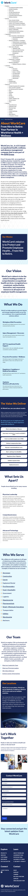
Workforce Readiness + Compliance (17, 40)
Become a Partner (18, 876)
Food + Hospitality (9, 590)
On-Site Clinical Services (14, 12)
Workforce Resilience (14, 62)
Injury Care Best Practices (18, 49)
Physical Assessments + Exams (16, 21)
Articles (10, 95)
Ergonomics (15, 38)
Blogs (10, 90)
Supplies (15, 878)
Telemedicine (15, 57)
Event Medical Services (14, 13)
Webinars (11, 92)
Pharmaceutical (16, 76)
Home (2, 119)
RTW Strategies (16, 60)
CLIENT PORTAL (13, 82)
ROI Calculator (5, 861)
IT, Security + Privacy (13, 115)
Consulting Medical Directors (15, 15)
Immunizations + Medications (15, 27)
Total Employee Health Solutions (16, 31)
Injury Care (11, 10)
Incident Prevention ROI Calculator (16, 86)
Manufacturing (16, 75)
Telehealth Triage (16, 48)
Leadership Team (12, 106)
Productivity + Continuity (14, 59)
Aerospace (15, 68)
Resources (7, 84)
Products (7, 6)
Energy (5, 580)
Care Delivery (12, 54)
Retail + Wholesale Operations (13, 607)
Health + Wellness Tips (14, 98)
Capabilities (8, 34)
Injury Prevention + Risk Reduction (16, 35)
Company (7, 103)
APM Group (9, 154)
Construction (15, 70)
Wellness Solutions (13, 17)
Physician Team (12, 108)
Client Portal (5, 870)
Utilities (5, 614)
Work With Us (12, 114)
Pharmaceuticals (8, 603)
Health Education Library (14, 32)
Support (10, 79)
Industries (11, 67)
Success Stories (12, 100)
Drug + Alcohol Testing (14, 20)
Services (7, 18)
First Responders (16, 73)
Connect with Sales (13, 111)
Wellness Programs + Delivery (19, 64)
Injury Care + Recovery (14, 46)
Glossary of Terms (19, 859)
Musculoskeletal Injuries (18, 37)
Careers (10, 112)
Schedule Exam (12, 81)
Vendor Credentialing (14, 29)
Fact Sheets (11, 97)
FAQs (10, 101)
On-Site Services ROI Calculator (16, 89)
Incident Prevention (13, 9)
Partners (11, 109)
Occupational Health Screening (16, 7)
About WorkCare (13, 104)
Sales (15, 870)
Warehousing (15, 78)
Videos (10, 93)
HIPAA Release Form (19, 880)
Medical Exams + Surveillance (19, 42)
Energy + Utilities (16, 71)
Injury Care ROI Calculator (15, 87)
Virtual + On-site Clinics (18, 56)
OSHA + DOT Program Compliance (17, 23)
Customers (7, 65)
